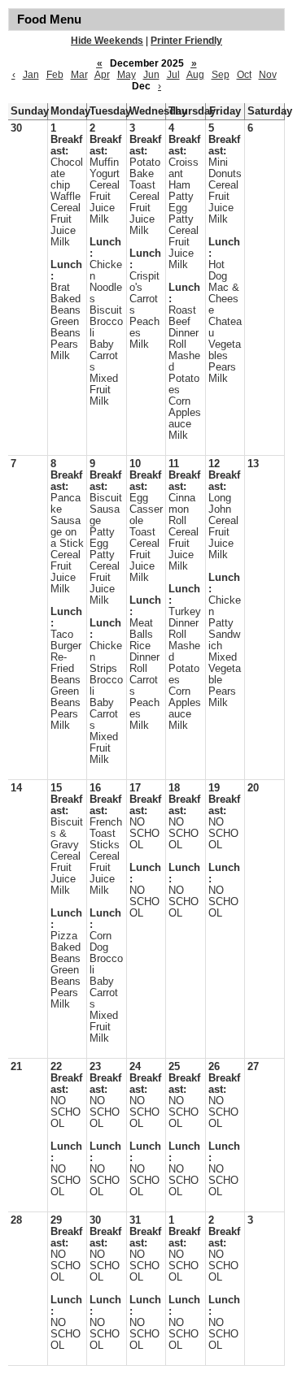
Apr (102, 74)
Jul (173, 74)
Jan (31, 74)
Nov (268, 74)
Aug (195, 74)
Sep (221, 74)
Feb (54, 74)
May (126, 74)
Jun (151, 74)
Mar (79, 74)
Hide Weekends (107, 40)
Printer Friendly (186, 40)
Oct (244, 74)
